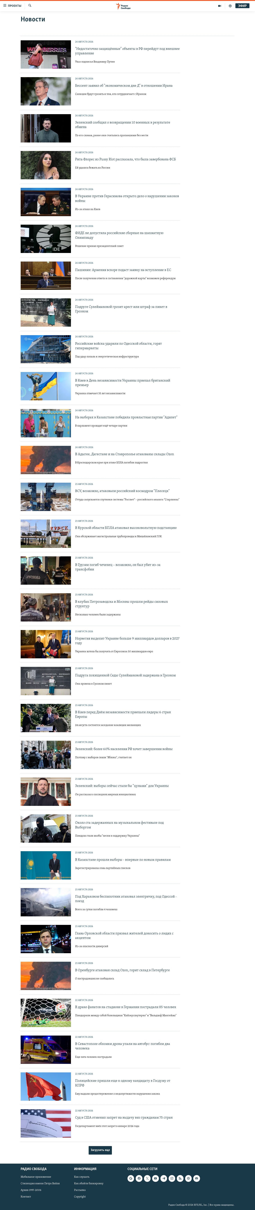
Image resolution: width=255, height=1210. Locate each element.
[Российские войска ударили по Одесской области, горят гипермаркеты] (46, 349)
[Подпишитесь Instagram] (172, 1178)
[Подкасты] (188, 1178)
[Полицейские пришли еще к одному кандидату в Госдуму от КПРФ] (46, 1086)
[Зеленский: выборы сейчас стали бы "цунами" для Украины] (46, 792)
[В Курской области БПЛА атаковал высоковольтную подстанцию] (46, 534)
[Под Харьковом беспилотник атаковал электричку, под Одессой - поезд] (46, 902)
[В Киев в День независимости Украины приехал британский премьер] (46, 386)
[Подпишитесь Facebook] (139, 1178)
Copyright (80, 1197)
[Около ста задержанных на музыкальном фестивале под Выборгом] (46, 828)
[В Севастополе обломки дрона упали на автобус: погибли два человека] (46, 1050)
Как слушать (81, 1177)
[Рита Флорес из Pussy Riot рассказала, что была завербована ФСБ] (46, 165)
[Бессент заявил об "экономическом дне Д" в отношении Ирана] (46, 91)
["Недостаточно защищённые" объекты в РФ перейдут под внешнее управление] (46, 54)
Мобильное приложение (36, 1177)
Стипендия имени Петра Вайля (40, 1183)
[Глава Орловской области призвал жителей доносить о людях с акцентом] (46, 939)
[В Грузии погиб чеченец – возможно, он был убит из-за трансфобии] (46, 570)
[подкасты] (230, 6)
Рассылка (80, 1190)
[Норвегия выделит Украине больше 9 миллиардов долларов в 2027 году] (46, 644)
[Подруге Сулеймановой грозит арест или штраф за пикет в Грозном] (46, 312)
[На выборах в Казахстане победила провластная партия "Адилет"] (46, 423)
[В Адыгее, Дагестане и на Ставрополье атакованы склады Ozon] (46, 460)
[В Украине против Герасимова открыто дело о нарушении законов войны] (46, 202)
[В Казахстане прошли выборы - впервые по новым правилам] (46, 865)
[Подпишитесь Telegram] (163, 1178)
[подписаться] (196, 1178)
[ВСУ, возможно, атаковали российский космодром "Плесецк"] (46, 497)
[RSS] (180, 1178)
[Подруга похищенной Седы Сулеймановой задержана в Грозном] (46, 681)
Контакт (26, 1197)
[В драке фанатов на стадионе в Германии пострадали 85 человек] (46, 1013)
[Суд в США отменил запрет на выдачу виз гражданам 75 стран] (46, 1123)
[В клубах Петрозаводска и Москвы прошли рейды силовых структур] (46, 607)
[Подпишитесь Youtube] (155, 1178)
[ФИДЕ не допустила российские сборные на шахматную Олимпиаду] (46, 239)
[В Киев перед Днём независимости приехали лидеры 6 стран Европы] (46, 718)
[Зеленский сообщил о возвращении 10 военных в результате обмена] (46, 128)
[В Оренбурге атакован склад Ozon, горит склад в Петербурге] (46, 976)
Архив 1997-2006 (31, 1190)
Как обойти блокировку (88, 1183)
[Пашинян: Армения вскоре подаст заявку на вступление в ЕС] (46, 275)
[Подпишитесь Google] (131, 1178)
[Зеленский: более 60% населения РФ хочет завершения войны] (46, 755)
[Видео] (219, 6)
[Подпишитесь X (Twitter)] (147, 1178)
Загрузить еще (100, 1150)
